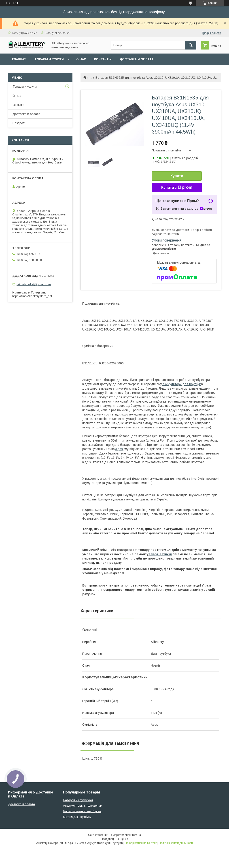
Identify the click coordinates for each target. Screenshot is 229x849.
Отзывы (18, 105)
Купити (176, 176)
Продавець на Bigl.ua (114, 839)
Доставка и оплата (136, 59)
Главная (19, 59)
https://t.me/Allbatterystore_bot (32, 296)
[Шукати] (190, 45)
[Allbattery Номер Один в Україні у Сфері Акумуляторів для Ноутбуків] (27, 47)
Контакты (103, 59)
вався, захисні (160, 554)
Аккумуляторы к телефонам (82, 805)
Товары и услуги (49, 59)
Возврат (19, 123)
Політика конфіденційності (176, 843)
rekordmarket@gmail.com (34, 284)
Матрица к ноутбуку (77, 816)
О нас (81, 59)
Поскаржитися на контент (141, 843)
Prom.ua (135, 835)
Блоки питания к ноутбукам (82, 811)
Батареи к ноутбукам (78, 800)
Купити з (169, 187)
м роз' (119, 449)
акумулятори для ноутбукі (181, 384)
